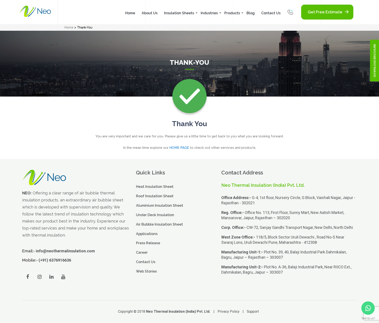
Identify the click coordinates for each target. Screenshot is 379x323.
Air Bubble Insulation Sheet (159, 224)
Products (232, 13)
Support (253, 311)
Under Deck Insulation (155, 215)
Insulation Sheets (179, 13)
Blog (251, 13)
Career (142, 252)
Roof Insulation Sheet (154, 196)
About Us (149, 13)
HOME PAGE (179, 148)
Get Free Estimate (325, 12)
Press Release (148, 243)
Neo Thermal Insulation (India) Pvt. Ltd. (178, 311)
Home (130, 13)
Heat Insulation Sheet (154, 187)
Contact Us (271, 13)
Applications (146, 234)
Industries (209, 13)
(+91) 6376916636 (55, 260)
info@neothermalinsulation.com (65, 251)
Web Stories (146, 271)
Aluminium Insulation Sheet (159, 205)
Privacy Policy (229, 311)
